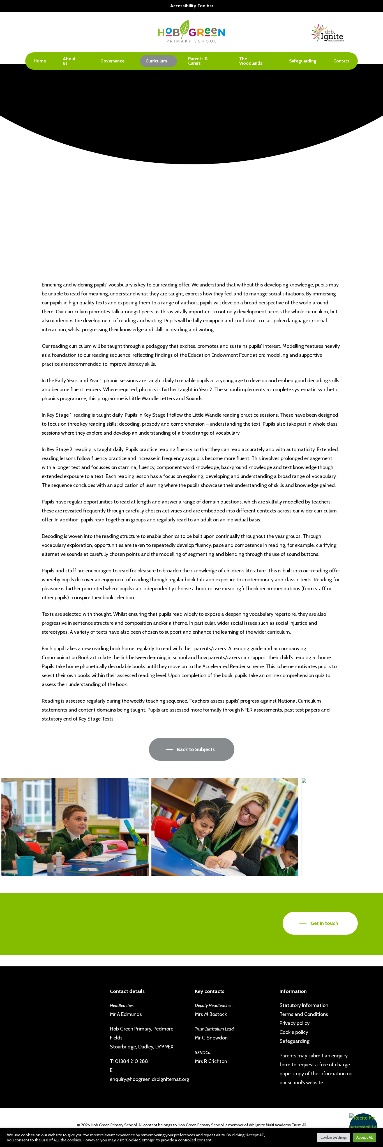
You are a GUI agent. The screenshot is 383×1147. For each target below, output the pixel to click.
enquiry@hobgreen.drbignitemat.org (149, 1079)
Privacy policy (295, 1023)
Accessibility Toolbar (191, 5)
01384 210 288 (131, 1061)
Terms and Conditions (304, 1014)
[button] (363, 1127)
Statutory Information (304, 1005)
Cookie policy (294, 1032)
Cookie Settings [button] (333, 1137)
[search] (354, 32)
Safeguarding (295, 1041)
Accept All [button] (364, 1137)
